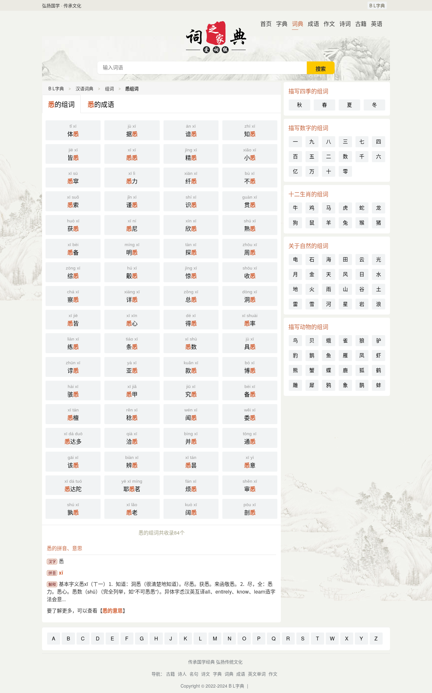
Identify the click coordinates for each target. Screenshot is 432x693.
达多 (73, 438)
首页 (263, 23)
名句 (193, 674)
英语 (374, 23)
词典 (295, 23)
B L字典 (377, 5)
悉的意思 (112, 610)
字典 (279, 23)
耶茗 (131, 486)
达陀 (73, 486)
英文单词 (257, 674)
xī (61, 572)
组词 (109, 88)
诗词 (342, 23)
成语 (311, 23)
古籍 (358, 23)
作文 (327, 23)
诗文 (205, 674)
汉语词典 (216, 36)
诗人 (182, 674)
